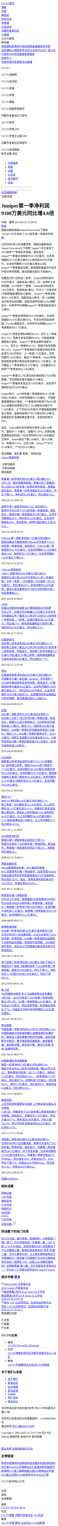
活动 (10, 182)
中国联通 (6, 1060)
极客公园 (29, 1471)
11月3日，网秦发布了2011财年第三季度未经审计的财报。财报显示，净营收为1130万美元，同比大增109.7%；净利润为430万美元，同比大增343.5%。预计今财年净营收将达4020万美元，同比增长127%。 (29, 1119)
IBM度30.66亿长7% (25, 714)
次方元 (35, 1475)
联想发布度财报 (14, 895)
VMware (5, 569)
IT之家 (13, 1471)
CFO (9, 797)
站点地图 (13, 1387)
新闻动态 (13, 1383)
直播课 (36, 46)
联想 (3, 927)
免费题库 (29, 54)
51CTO (12, 1345)
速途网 (40, 1467)
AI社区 (12, 174)
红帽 (3, 639)
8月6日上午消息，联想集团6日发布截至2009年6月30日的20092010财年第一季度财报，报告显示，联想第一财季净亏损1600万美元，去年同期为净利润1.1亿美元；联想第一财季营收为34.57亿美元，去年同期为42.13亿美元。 (29, 907)
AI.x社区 (39, 1515)
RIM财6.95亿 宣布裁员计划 (27, 930)
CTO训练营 (42, 1364)
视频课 (5, 46)
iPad (8, 1178)
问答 (14, 62)
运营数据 (22, 1060)
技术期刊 (13, 178)
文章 (3, 62)
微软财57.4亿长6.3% (24, 1064)
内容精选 (13, 163)
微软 (3, 797)
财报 (8, 757)
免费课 (5, 23)
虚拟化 (10, 639)
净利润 (15, 836)
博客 (3, 7)
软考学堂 (45, 46)
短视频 (28, 46)
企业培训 (6, 27)
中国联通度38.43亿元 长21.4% (28, 1029)
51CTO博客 (14, 1353)
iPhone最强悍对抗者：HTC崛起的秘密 (23, 867)
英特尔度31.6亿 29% (24, 506)
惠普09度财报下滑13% (23, 840)
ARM (4, 604)
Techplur (34, 1345)
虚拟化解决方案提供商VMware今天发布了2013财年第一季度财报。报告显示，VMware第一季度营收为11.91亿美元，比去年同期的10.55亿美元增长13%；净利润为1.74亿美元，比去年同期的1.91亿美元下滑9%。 (29, 550)
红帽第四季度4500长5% (26, 675)
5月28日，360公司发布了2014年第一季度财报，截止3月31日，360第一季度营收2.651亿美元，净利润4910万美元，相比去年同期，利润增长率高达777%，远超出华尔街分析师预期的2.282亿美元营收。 (28, 1005)
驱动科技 (48, 1463)
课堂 (19, 62)
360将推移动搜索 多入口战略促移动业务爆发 (26, 993)
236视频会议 (42, 1471)
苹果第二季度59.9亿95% (25, 1139)
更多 (17, 1277)
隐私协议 (13, 1401)
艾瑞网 (22, 1467)
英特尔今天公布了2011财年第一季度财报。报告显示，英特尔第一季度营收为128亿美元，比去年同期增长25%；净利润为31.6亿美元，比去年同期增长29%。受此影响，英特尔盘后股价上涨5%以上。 (29, 518)
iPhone (14, 1178)
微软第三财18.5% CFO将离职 (26, 761)
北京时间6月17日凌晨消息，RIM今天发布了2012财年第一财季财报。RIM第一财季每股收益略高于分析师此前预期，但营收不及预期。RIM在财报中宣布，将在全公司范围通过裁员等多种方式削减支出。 (28, 942)
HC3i (27, 1345)
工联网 (20, 1471)
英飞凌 (5, 990)
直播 (29, 62)
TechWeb (14, 1467)
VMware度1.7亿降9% (26, 538)
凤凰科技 (37, 1463)
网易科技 (27, 1463)
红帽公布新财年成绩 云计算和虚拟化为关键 (26, 608)
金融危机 (11, 863)
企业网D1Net (15, 1475)
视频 (10, 167)
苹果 (3, 1178)
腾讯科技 (17, 1463)
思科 (3, 671)
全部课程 (6, 50)
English (11, 1394)
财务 (14, 1060)
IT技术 (5, 54)
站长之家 (31, 1467)
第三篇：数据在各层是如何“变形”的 (32, 1250)
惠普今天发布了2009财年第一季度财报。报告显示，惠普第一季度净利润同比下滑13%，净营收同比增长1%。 (28, 848)
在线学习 (6, 58)
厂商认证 (50, 50)
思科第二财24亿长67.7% (26, 643)
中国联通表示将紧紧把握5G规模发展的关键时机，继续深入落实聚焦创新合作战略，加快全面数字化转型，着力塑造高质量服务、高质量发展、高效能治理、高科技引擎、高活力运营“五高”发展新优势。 (28, 1041)
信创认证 (30, 50)
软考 (22, 50)
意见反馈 (13, 1390)
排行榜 (20, 46)
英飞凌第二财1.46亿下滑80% (28, 962)
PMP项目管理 (16, 54)
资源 (9, 62)
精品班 (5, 15)
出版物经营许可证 (22, 1448)
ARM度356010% (23, 573)
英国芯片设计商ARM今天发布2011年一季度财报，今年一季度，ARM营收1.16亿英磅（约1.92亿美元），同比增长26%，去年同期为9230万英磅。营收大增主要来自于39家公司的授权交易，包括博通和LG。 (28, 585)
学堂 (3, 11)
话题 (10, 171)
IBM (3, 757)
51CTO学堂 (14, 1364)
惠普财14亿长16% (25, 479)
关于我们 (13, 1379)
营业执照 (6, 1448)
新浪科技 (6, 1463)
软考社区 (6, 19)
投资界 (27, 1475)
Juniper (5, 457)
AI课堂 (5, 34)
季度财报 (14, 457)
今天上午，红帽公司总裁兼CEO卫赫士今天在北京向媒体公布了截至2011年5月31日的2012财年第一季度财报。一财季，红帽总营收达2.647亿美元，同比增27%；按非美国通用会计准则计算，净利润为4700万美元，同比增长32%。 (29, 620)
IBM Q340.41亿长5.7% (24, 800)
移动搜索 (6, 1025)
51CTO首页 (7, 3)
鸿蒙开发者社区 (10, 30)
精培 (23, 1364)
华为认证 (40, 50)
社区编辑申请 (9, 192)
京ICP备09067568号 (23, 1426)
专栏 (24, 62)
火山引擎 (44, 1475)
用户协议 (13, 1397)
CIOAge (20, 1345)
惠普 (3, 863)
